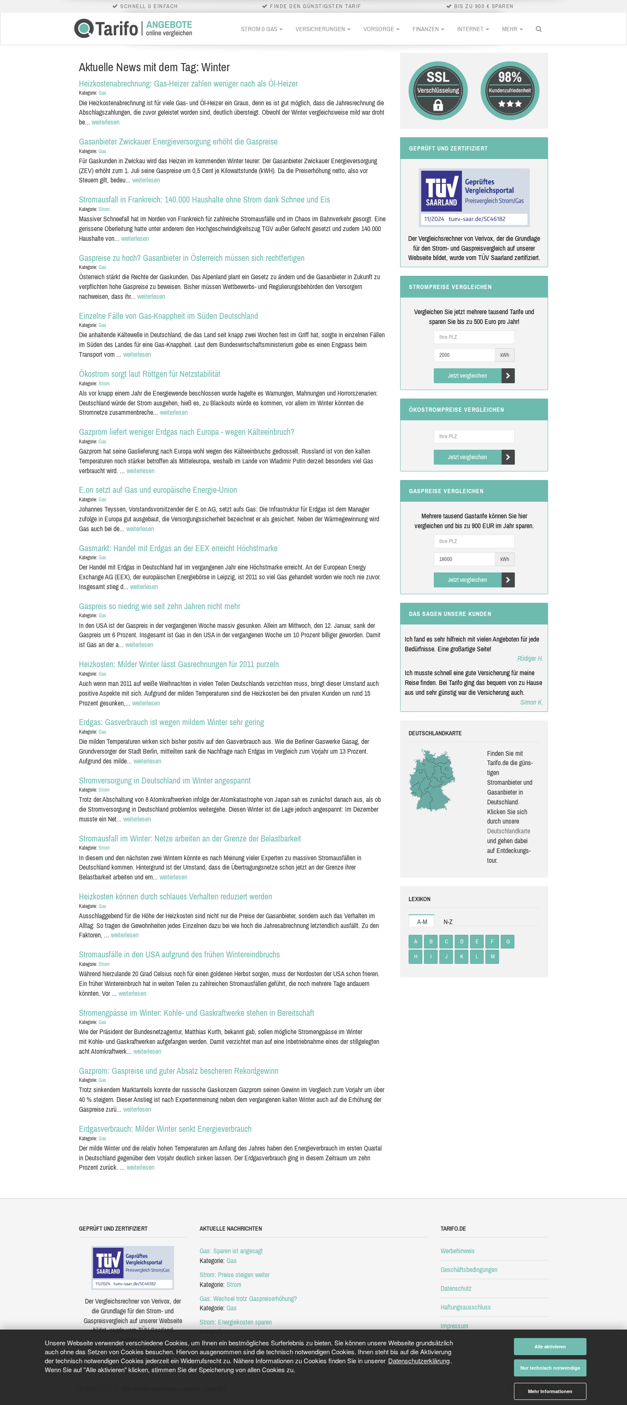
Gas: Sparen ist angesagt (231, 1251)
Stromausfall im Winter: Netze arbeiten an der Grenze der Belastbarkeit (190, 838)
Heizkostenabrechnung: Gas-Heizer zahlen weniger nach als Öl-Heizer (188, 83)
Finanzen (426, 28)
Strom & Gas (260, 28)
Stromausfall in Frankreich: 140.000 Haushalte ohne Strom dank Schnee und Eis (204, 199)
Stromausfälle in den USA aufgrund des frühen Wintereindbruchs (179, 954)
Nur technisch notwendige (550, 1368)
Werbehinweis (458, 1251)
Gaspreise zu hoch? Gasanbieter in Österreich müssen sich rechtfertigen (192, 258)
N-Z (448, 921)
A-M (422, 921)
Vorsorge (379, 28)
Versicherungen (321, 28)
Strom (104, 209)
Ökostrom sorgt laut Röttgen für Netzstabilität (150, 374)
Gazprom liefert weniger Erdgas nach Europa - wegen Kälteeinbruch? (186, 432)
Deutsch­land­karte (508, 831)
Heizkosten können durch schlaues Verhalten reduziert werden (175, 896)
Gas (102, 93)
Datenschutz (456, 1288)
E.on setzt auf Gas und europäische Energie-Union (158, 489)
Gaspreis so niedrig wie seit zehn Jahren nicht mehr (159, 606)
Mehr (510, 28)
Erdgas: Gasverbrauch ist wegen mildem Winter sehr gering (171, 722)
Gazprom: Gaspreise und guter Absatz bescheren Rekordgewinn (179, 1070)
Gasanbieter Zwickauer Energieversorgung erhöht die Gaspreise (178, 141)
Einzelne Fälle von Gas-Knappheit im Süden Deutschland (168, 316)
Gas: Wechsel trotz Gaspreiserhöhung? (248, 1298)
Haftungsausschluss (466, 1307)
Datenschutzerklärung (419, 1360)
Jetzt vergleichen (467, 375)
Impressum (454, 1326)
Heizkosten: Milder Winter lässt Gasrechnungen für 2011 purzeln (179, 664)
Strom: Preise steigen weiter (235, 1274)
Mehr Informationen (550, 1391)
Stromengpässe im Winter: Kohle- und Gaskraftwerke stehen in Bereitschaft (196, 1013)
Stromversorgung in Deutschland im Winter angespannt (165, 780)
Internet (471, 28)
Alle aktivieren (550, 1346)
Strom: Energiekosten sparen (236, 1322)
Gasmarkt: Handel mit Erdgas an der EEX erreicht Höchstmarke (178, 548)
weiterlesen (105, 122)
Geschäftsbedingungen (469, 1269)
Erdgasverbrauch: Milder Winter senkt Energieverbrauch (165, 1128)
